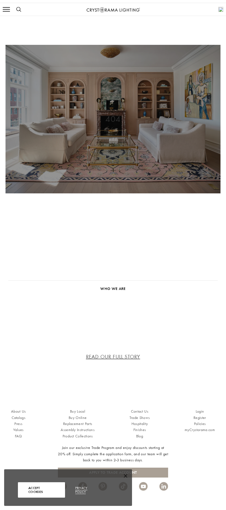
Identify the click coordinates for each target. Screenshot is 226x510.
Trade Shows (140, 417)
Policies (200, 423)
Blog (139, 436)
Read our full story (113, 356)
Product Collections (78, 436)
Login (200, 411)
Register (199, 417)
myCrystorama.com (200, 429)
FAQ (18, 436)
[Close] (125, 477)
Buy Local (77, 411)
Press (18, 423)
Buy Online (78, 417)
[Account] (220, 9)
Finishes (139, 429)
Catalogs (19, 417)
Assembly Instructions (78, 429)
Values (18, 429)
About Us (18, 411)
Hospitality (139, 423)
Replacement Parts (77, 423)
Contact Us (139, 411)
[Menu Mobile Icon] (6, 9)
